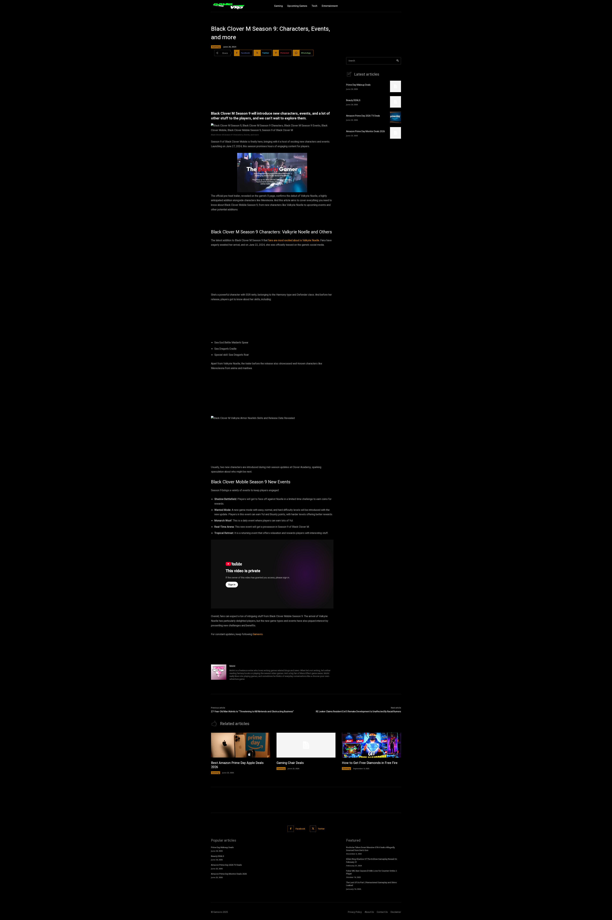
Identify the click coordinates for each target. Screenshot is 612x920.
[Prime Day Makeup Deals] (395, 86)
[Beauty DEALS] (395, 102)
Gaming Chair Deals (290, 763)
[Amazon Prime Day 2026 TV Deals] (395, 117)
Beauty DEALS (353, 100)
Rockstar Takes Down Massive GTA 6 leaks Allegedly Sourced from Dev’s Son (370, 849)
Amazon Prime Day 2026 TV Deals (363, 115)
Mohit (232, 666)
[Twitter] (313, 829)
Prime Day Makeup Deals (358, 85)
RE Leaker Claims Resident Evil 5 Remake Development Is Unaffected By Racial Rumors (358, 711)
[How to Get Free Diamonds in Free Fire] (371, 745)
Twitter (321, 828)
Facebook (300, 828)
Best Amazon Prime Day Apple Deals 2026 (237, 765)
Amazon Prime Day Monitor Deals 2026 (365, 131)
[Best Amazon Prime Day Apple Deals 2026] (240, 745)
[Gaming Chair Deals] (306, 745)
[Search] (397, 60)
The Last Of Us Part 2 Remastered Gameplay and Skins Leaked (371, 884)
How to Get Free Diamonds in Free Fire (369, 763)
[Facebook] (291, 829)
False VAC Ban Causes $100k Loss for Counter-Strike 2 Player (371, 872)
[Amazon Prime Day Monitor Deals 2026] (395, 133)
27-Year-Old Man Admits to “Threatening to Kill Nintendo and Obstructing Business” (252, 711)
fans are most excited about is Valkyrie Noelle (293, 240)
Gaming (216, 46)
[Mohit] (218, 672)
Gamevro (258, 634)
